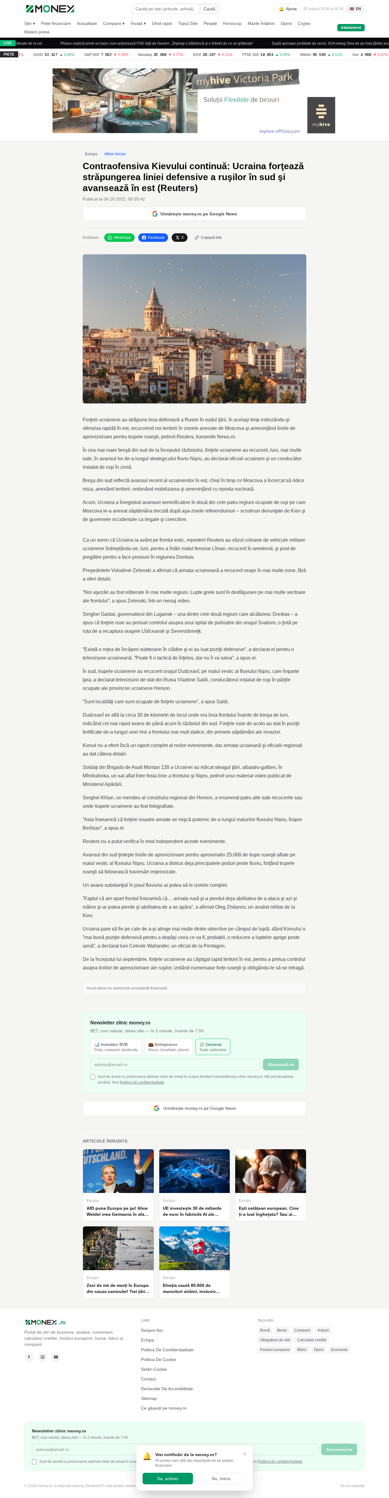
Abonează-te (237, 772)
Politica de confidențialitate (171, 796)
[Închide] (255, 690)
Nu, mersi (221, 1478)
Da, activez (167, 1478)
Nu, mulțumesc (194, 805)
